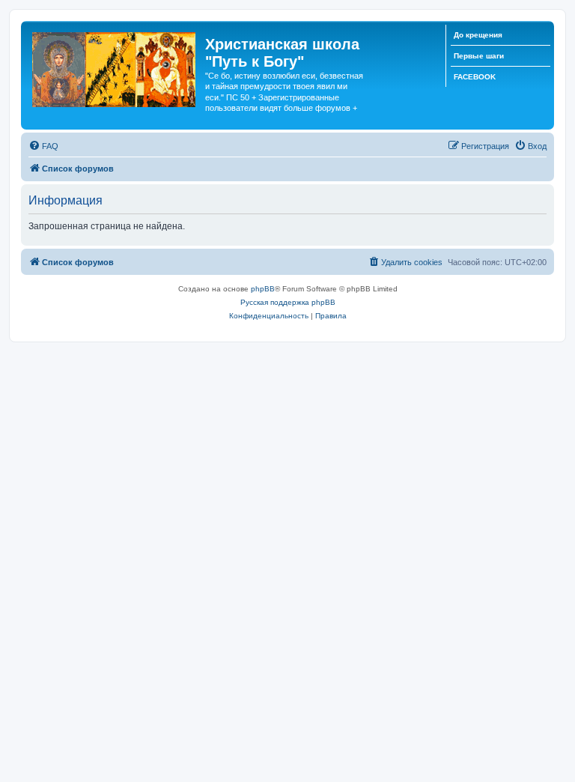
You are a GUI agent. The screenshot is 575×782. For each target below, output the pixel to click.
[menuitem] (43, 146)
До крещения (478, 35)
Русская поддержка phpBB (287, 302)
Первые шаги (479, 56)
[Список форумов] (115, 67)
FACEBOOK (475, 77)
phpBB (263, 289)
